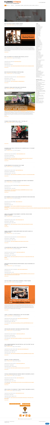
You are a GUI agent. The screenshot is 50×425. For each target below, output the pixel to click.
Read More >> (6, 67)
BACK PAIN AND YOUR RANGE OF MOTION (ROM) (14, 72)
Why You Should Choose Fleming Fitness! (13, 23)
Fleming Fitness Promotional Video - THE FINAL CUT (15, 121)
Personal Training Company (9, 90)
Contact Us (36, 5)
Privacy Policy (6, 422)
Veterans (21, 5)
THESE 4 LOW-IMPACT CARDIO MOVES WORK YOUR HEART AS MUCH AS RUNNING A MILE (18, 232)
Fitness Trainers (7, 74)
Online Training (17, 5)
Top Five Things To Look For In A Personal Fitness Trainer (17, 280)
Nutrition (26, 74)
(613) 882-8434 (42, 2)
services (12, 5)
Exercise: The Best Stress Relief (11, 359)
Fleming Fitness (12, 421)
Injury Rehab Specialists (15, 74)
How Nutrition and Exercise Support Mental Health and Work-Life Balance (19, 264)
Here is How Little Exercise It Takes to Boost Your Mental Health (19, 389)
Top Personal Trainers (24, 75)
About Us (8, 5)
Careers (33, 5)
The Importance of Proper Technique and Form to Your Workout (19, 180)
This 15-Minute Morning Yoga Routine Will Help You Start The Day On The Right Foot (19, 345)
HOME (5, 5)
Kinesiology (22, 74)
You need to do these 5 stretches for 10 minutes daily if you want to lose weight (19, 149)
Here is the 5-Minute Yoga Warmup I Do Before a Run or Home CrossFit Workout (18, 214)
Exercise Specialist (30, 73)
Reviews (30, 5)
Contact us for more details (25, 405)
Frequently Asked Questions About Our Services (15, 87)
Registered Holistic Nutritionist (13, 75)
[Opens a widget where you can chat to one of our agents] (47, 424)
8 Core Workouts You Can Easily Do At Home (14, 165)
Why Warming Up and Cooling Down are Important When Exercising (19, 196)
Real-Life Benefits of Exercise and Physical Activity (16, 56)
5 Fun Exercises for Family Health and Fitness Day (15, 247)
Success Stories (26, 5)
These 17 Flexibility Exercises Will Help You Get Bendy (16, 314)
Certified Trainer (24, 73)
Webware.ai (44, 421)
